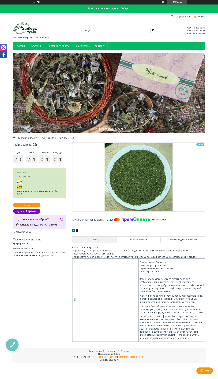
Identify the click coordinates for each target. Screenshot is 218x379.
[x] (77, 230)
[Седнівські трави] (25, 28)
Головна (20, 45)
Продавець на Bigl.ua (109, 353)
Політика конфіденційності (131, 356)
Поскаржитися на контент (104, 356)
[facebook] (73, 230)
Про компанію (82, 45)
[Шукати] (153, 30)
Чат (207, 370)
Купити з (21, 211)
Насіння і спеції (48, 138)
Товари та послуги (28, 138)
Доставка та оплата (59, 45)
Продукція (35, 45)
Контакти (100, 45)
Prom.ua (125, 351)
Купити (26, 205)
